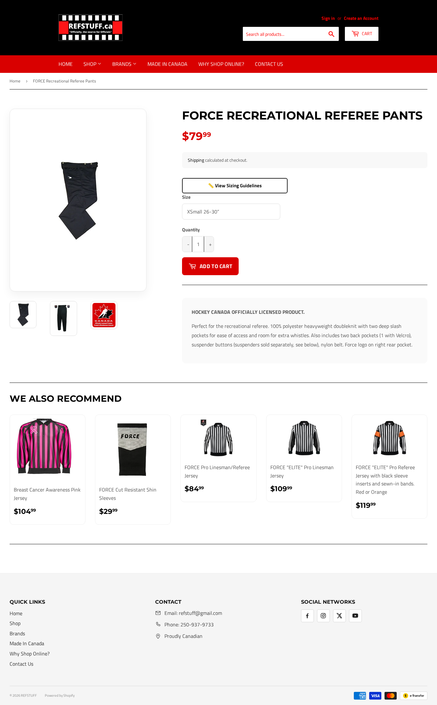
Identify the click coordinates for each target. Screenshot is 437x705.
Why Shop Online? (221, 64)
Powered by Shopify (60, 695)
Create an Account (361, 18)
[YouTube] (355, 615)
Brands (122, 64)
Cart (366, 33)
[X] (339, 615)
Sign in (328, 18)
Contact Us (269, 64)
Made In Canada (167, 64)
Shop (90, 64)
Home (66, 64)
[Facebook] (307, 615)
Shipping (196, 160)
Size (186, 197)
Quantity (191, 229)
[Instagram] (323, 615)
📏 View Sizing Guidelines (235, 185)
